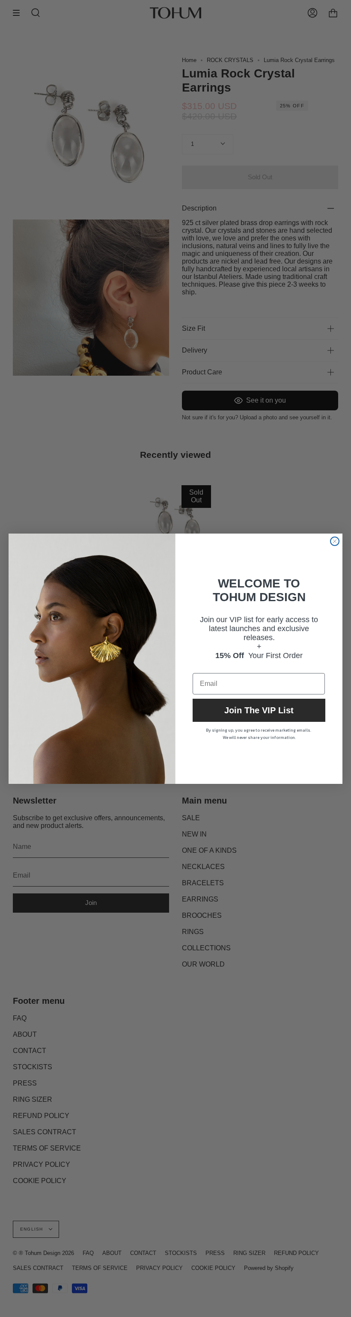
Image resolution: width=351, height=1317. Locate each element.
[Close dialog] (334, 541)
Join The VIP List (259, 710)
